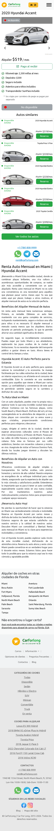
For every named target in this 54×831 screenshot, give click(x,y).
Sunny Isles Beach (37, 608)
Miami (4, 583)
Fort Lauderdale (36, 588)
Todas (27, 677)
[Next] (48, 48)
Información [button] (31, 651)
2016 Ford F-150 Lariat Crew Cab (27, 753)
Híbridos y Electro (27, 691)
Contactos (23, 662)
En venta (27, 713)
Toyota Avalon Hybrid (27, 735)
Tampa (5, 612)
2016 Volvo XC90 (27, 757)
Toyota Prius (27, 739)
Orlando (32, 600)
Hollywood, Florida (11, 596)
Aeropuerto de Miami (39, 596)
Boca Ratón (7, 588)
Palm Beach (7, 604)
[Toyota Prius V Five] (17, 155)
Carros (18, 651)
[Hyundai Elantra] (17, 178)
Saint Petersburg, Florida (40, 604)
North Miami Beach (11, 600)
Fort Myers (7, 592)
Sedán (27, 686)
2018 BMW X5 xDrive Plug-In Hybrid (27, 730)
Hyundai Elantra (44, 166)
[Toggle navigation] (48, 5)
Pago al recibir (28, 66)
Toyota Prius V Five (45, 143)
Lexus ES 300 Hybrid (27, 726)
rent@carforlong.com (27, 260)
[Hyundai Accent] (17, 132)
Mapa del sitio (31, 810)
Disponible (27, 682)
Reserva (44, 136)
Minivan (27, 700)
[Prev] (5, 48)
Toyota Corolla (44, 211)
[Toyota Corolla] (17, 223)
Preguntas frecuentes (39, 656)
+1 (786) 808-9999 (27, 247)
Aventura (33, 583)
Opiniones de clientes (15, 656)
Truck (27, 709)
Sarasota (6, 608)
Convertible (27, 704)
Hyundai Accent (44, 121)
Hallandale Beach (37, 592)
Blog (34, 662)
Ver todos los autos (27, 236)
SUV (27, 695)
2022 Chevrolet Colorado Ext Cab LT (27, 748)
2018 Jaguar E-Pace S (27, 744)
